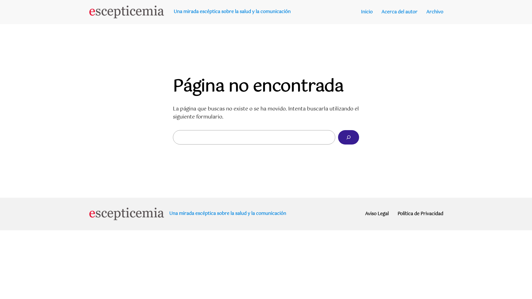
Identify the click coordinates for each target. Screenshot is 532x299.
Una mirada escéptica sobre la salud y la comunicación (232, 12)
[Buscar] (348, 137)
